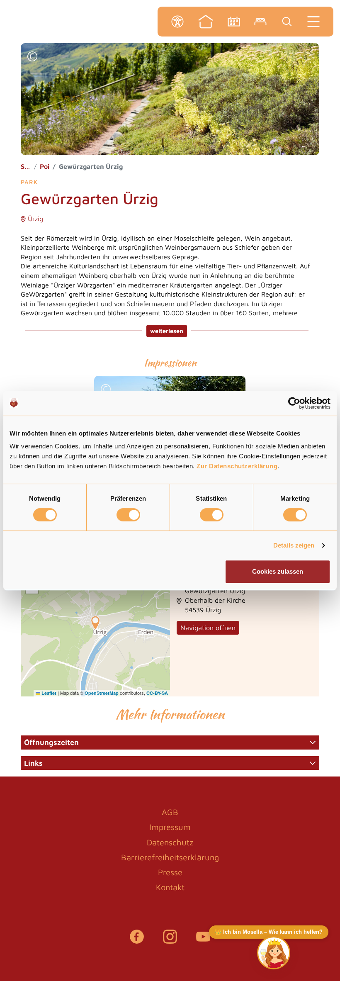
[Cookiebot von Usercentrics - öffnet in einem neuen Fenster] (294, 403)
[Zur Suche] (287, 21)
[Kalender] (233, 21)
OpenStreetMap (102, 693)
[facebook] (137, 941)
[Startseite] (205, 21)
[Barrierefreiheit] (177, 21)
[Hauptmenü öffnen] (313, 21)
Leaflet (48, 693)
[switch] (128, 514)
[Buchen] (260, 21)
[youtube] (203, 941)
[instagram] (170, 941)
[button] (32, 57)
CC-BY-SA (157, 693)
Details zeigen (293, 545)
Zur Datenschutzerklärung (237, 466)
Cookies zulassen (277, 571)
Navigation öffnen (208, 627)
